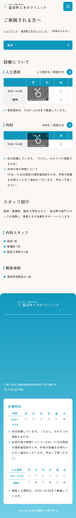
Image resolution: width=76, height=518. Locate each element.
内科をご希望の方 (53, 125)
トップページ (11, 31)
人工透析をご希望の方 (50, 72)
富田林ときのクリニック (34, 31)
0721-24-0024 (15, 389)
